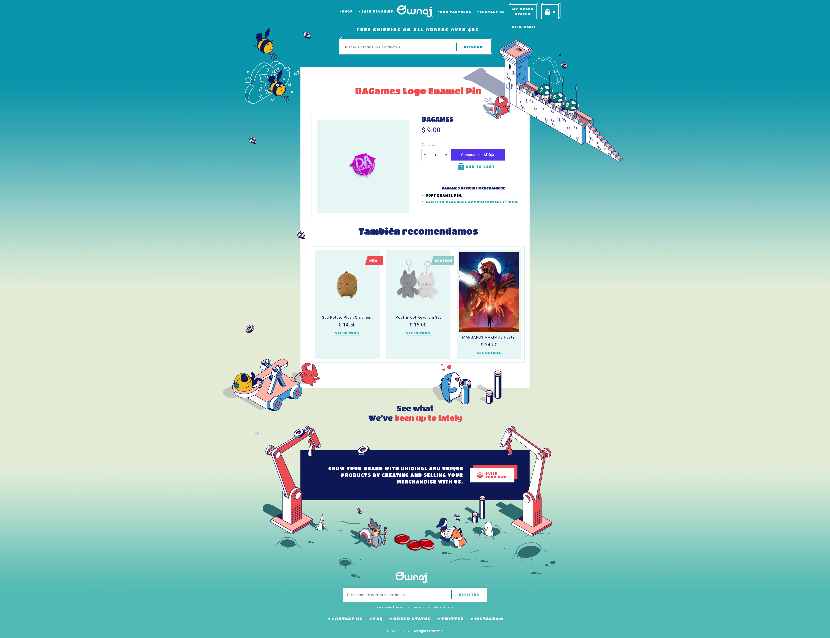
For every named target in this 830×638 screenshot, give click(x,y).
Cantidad (428, 145)
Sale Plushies (377, 11)
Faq (378, 619)
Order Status (412, 619)
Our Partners (455, 12)
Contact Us (492, 12)
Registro (469, 594)
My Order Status (523, 11)
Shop (347, 11)
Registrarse (524, 26)
